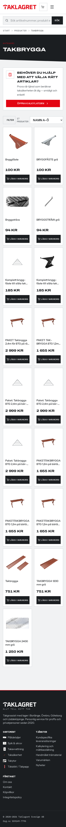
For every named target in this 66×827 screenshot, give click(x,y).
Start (6, 30)
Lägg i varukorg (19, 178)
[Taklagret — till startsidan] (19, 7)
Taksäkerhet (15, 755)
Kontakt (7, 787)
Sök (57, 20)
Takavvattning (16, 749)
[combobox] (31, 20)
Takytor (12, 760)
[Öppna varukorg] (43, 7)
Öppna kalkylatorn (30, 103)
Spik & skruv (15, 743)
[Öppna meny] (52, 7)
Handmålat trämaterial (48, 755)
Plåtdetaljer (14, 737)
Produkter (20, 30)
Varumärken (43, 760)
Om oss (7, 782)
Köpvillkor (8, 792)
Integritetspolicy (12, 797)
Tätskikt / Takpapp (18, 766)
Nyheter (40, 765)
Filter (10, 120)
